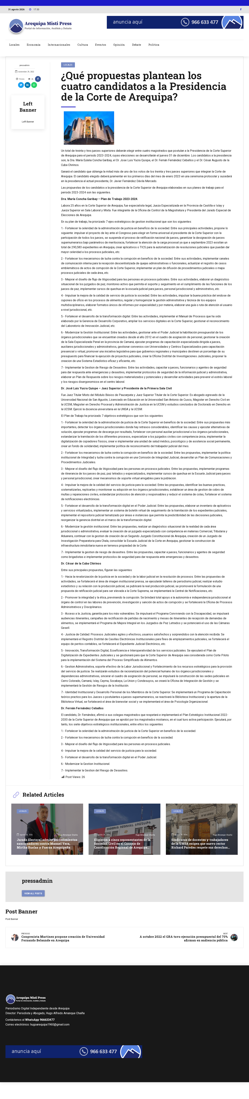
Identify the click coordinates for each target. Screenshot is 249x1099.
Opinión (119, 44)
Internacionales (59, 44)
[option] (147, 128)
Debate (136, 44)
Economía (33, 44)
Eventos (100, 44)
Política (153, 44)
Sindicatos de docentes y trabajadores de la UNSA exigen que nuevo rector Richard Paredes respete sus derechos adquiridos (199, 845)
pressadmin (25, 65)
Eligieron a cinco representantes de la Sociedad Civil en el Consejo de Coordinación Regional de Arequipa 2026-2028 (122, 845)
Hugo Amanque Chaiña (68, 835)
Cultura (82, 44)
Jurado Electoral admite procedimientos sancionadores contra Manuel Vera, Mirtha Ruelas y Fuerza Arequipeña (47, 843)
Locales (14, 44)
